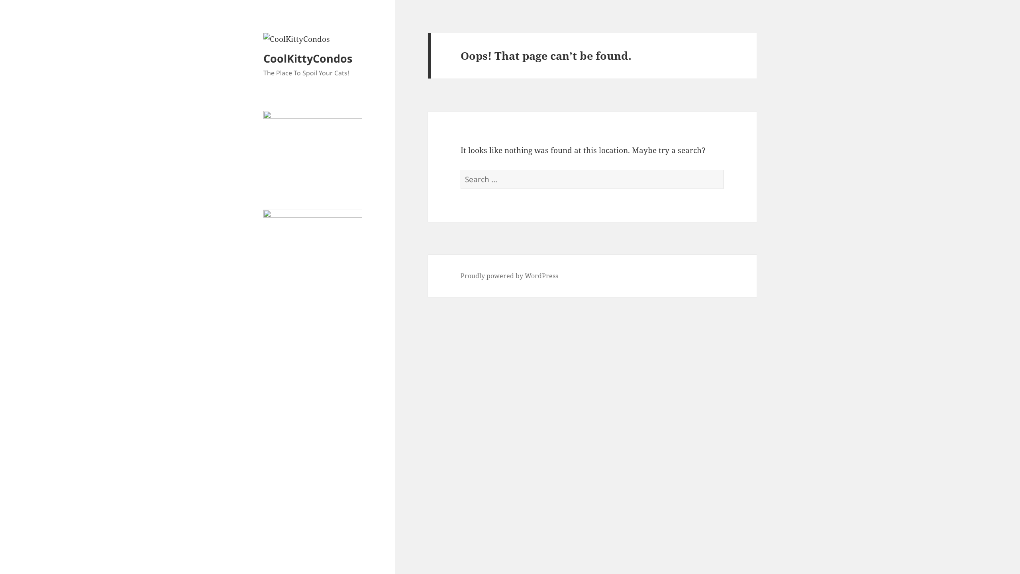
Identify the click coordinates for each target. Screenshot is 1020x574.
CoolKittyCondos (307, 58)
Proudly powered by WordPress (509, 275)
